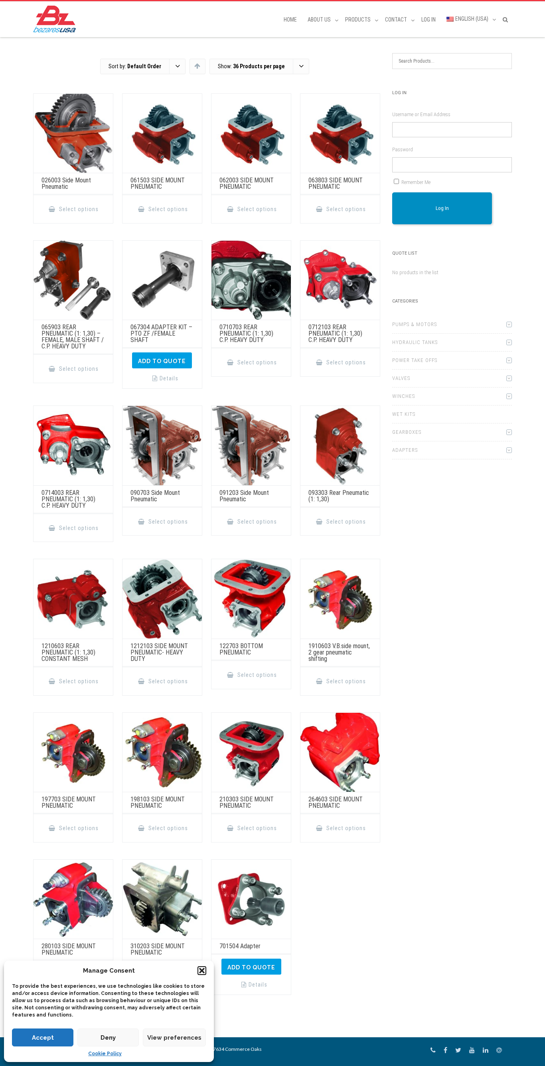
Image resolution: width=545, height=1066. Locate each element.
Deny (108, 1037)
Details (169, 378)
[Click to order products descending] (197, 66)
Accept (43, 1037)
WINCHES (403, 396)
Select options (78, 209)
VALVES (401, 378)
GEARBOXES (406, 432)
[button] (202, 971)
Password (402, 149)
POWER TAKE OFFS (414, 360)
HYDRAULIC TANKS (415, 342)
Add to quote (162, 361)
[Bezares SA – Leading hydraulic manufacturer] (56, 19)
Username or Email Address (421, 114)
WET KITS (403, 414)
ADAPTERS (405, 450)
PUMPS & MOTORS (414, 324)
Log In (428, 19)
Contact (396, 19)
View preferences (174, 1037)
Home (290, 19)
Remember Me (415, 182)
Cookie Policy (105, 1053)
